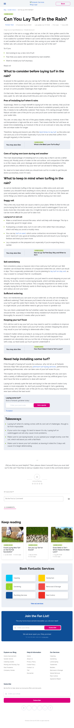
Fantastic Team (9, 25)
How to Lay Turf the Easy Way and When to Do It (50, 254)
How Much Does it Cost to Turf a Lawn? (48, 349)
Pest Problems (8, 667)
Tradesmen (53, 664)
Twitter (29, 708)
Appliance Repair (55, 679)
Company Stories (9, 670)
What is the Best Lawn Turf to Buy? (47, 144)
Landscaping (54, 662)
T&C (28, 670)
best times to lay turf (47, 132)
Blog (5, 10)
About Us (30, 659)
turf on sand (21, 233)
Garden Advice (12, 10)
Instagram (45, 708)
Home (29, 656)
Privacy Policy (31, 662)
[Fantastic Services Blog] (37, 3)
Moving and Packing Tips (12, 664)
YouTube (39, 708)
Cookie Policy (31, 664)
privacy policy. (45, 637)
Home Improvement (10, 656)
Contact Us (30, 667)
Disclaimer (30, 673)
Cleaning (53, 656)
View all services (37, 604)
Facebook (23, 708)
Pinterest (34, 708)
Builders (52, 667)
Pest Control (54, 676)
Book (63, 4)
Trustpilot (9, 411)
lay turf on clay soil (58, 271)
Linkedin (50, 708)
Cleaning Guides (9, 662)
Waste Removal (55, 673)
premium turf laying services (44, 367)
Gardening (53, 659)
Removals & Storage (56, 670)
